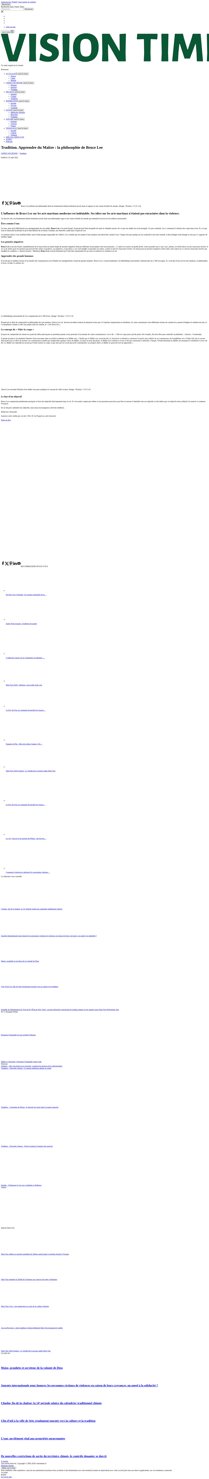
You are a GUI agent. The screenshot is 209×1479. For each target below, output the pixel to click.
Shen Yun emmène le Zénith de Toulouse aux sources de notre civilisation (29, 1279)
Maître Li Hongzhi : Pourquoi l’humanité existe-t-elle (21, 1062)
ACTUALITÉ (11, 74)
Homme (14, 122)
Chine (13, 78)
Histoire (14, 85)
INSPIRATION (12, 101)
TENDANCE (11, 128)
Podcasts (9, 141)
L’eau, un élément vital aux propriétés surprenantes (33, 1438)
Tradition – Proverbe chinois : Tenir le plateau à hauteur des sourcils (27, 1146)
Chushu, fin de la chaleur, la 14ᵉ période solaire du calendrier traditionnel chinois (31, 909)
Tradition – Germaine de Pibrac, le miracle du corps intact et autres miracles (29, 1107)
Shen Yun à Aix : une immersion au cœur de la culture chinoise (25, 1306)
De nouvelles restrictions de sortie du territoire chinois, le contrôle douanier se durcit (54, 1456)
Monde (13, 80)
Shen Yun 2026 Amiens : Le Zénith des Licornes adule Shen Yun (26, 1351)
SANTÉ (9, 110)
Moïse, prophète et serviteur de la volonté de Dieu (20, 961)
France (13, 76)
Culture (13, 96)
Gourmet (14, 108)
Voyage (13, 106)
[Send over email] (19, 204)
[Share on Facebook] (3, 204)
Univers (14, 124)
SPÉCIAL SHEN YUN (15, 137)
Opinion (14, 135)
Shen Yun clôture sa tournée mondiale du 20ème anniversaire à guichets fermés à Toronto (35, 1254)
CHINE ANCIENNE (14, 83)
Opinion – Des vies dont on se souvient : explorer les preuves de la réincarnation (31, 1066)
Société (13, 131)
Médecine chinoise (18, 112)
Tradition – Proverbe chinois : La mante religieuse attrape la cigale (26, 1068)
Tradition (14, 90)
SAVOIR (9, 119)
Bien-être (14, 115)
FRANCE (10, 92)
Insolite (13, 103)
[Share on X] (7, 204)
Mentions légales (7, 1466)
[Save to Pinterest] (11, 203)
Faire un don (10, 27)
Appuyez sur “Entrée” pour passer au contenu (18, 2)
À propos (4, 1461)
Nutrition (14, 117)
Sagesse (14, 87)
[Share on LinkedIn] (15, 204)
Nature (13, 126)
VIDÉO (9, 139)
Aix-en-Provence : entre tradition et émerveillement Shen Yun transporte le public (32, 1328)
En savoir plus (6, 1477)
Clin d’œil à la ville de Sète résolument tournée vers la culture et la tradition (29, 987)
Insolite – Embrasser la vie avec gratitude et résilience (21, 1185)
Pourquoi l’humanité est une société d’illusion (18, 1035)
